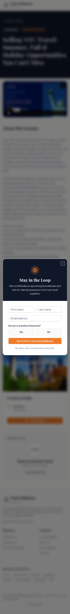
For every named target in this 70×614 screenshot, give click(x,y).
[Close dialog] (62, 263)
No (48, 331)
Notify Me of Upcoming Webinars (35, 341)
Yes (21, 331)
